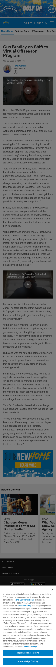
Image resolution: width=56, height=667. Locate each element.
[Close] (52, 589)
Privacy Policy (24, 605)
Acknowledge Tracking (28, 661)
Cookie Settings (30, 646)
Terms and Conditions (23, 600)
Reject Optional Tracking (28, 653)
